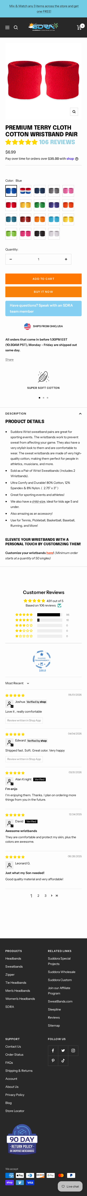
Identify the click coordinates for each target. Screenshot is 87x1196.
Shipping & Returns (19, 1071)
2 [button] (38, 896)
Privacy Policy (14, 1095)
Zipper (9, 975)
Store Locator (14, 1111)
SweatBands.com (60, 1001)
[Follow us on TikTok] (63, 1061)
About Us (12, 1087)
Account (11, 1079)
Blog (8, 1103)
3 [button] (45, 896)
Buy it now (43, 291)
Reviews (54, 1017)
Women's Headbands (20, 999)
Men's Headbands (17, 991)
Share (9, 360)
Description (15, 413)
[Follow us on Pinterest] (53, 1061)
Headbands (13, 958)
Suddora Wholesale (61, 972)
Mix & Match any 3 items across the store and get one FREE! (44, 8)
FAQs (9, 1063)
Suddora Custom (60, 980)
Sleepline (54, 1009)
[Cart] (79, 27)
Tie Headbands (15, 983)
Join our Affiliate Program (59, 990)
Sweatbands (14, 966)
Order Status (14, 1055)
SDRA (9, 1007)
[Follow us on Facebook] (53, 1051)
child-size (38, 501)
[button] (22, 142)
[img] (15, 695)
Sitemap (54, 1025)
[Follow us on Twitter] (63, 1051)
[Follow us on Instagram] (73, 1051)
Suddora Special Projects (59, 961)
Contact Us (13, 1046)
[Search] (16, 27)
